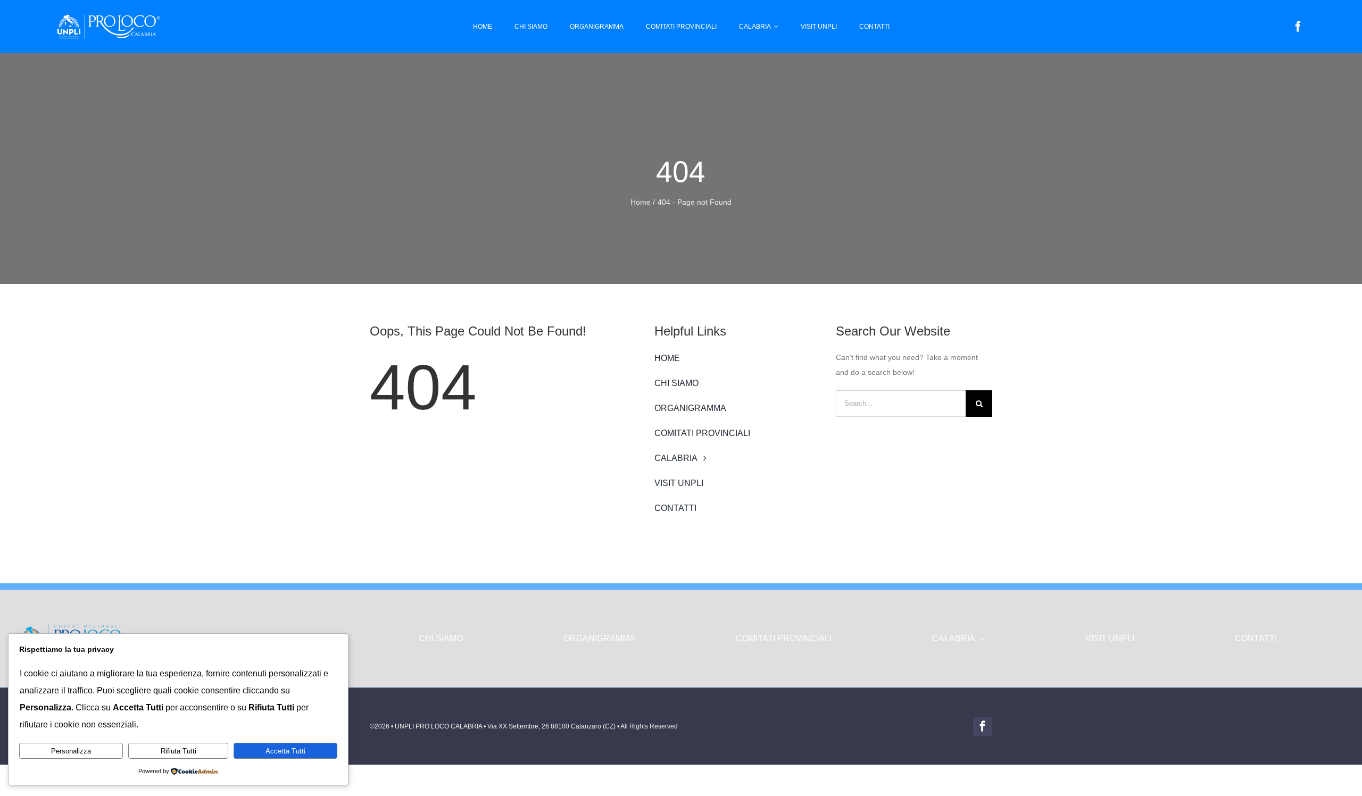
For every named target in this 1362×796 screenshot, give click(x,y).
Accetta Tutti (285, 751)
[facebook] (1298, 26)
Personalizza (71, 751)
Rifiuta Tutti (178, 751)
